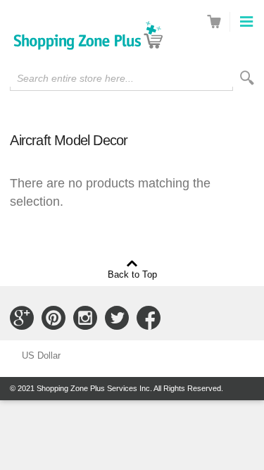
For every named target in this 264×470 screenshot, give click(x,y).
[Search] (247, 78)
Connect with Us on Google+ (22, 318)
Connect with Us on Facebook (149, 318)
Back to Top (132, 274)
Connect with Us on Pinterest (53, 318)
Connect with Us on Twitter (117, 318)
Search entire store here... (75, 78)
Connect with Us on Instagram (85, 318)
